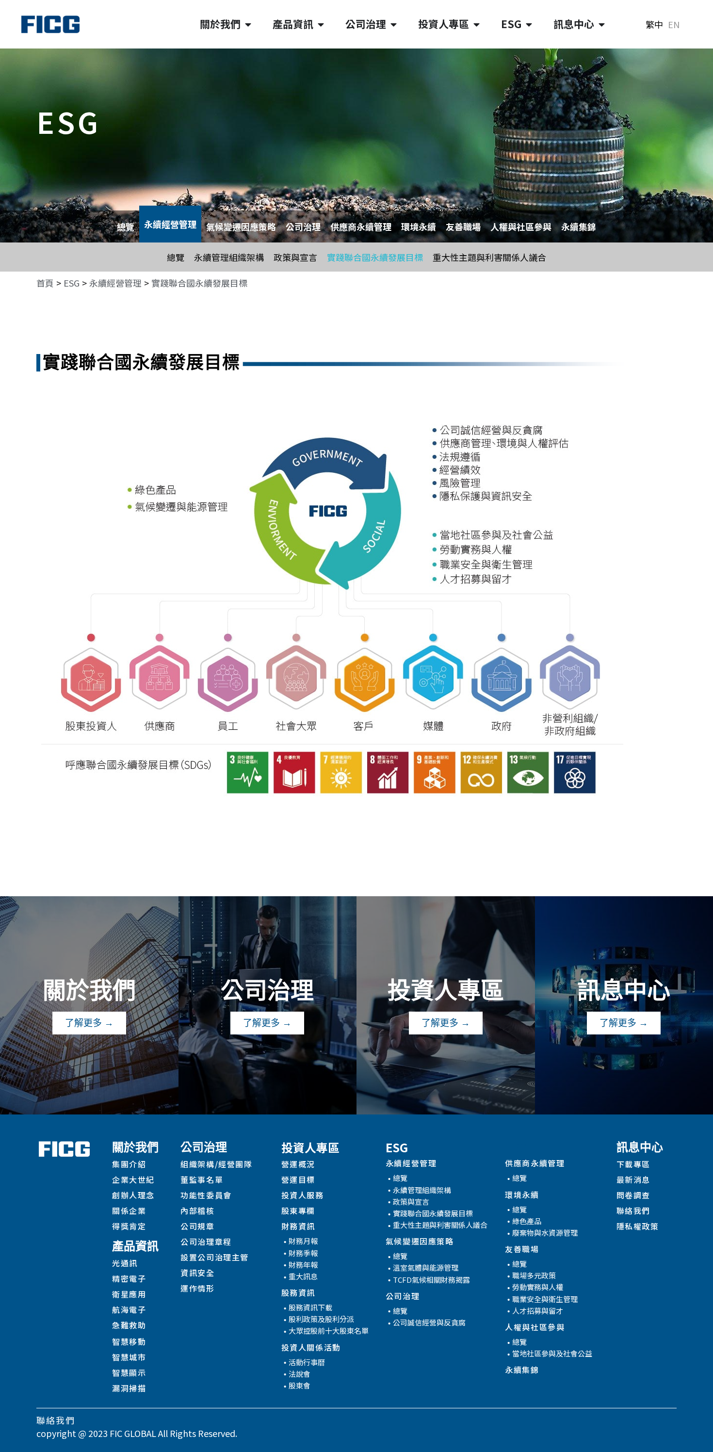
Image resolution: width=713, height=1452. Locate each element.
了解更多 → (89, 1023)
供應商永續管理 (360, 226)
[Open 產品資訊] (321, 24)
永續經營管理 (170, 224)
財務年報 (303, 1264)
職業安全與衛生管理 (545, 1299)
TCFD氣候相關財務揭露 (431, 1280)
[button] (199, 282)
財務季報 (303, 1253)
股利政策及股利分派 (321, 1319)
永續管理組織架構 (229, 257)
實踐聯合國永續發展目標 (375, 257)
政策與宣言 (295, 257)
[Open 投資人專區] (476, 24)
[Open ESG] (529, 24)
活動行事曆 (307, 1362)
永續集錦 (578, 226)
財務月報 (303, 1241)
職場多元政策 (534, 1275)
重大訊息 (303, 1276)
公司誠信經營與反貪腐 (429, 1322)
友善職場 (463, 226)
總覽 (125, 226)
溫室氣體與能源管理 (425, 1267)
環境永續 (418, 226)
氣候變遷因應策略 (241, 226)
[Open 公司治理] (394, 24)
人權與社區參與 (520, 226)
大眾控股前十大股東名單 (329, 1330)
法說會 (299, 1374)
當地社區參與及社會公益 (552, 1353)
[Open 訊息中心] (602, 24)
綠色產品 (526, 1221)
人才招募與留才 (537, 1311)
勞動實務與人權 (537, 1287)
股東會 (299, 1385)
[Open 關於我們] (248, 24)
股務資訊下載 (310, 1307)
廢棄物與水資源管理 (545, 1232)
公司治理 (303, 226)
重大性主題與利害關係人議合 (489, 257)
